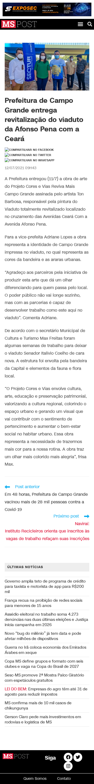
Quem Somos (35, 778)
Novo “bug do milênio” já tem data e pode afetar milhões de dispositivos (43, 636)
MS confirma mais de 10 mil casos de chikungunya (38, 705)
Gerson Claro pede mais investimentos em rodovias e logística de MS (43, 719)
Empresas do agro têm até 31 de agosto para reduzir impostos (46, 691)
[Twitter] (77, 757)
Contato (64, 778)
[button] (80, 24)
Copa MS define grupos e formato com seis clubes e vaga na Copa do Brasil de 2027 (44, 664)
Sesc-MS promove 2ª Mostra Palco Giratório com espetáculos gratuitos (44, 678)
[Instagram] (68, 766)
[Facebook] (68, 757)
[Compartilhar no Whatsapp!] (29, 160)
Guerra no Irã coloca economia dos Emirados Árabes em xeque (45, 650)
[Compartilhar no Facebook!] (29, 150)
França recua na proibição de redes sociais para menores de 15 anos (43, 603)
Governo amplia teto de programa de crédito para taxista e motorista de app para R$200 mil (45, 586)
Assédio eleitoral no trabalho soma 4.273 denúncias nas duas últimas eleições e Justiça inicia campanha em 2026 (46, 619)
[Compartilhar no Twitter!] (28, 155)
